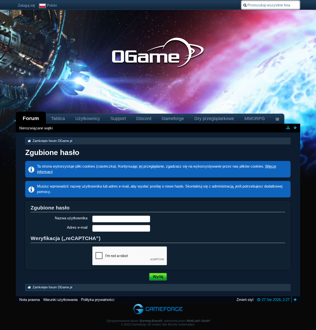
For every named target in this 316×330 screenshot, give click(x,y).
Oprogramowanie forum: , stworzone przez (158, 321)
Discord (143, 118)
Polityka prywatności (97, 299)
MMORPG (254, 118)
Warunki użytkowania (60, 299)
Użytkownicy (87, 118)
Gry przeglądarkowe (214, 118)
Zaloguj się (26, 5)
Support (118, 118)
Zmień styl (245, 299)
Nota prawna (29, 299)
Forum (31, 118)
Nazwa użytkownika (71, 218)
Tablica (58, 118)
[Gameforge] (158, 305)
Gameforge (173, 118)
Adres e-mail (77, 227)
